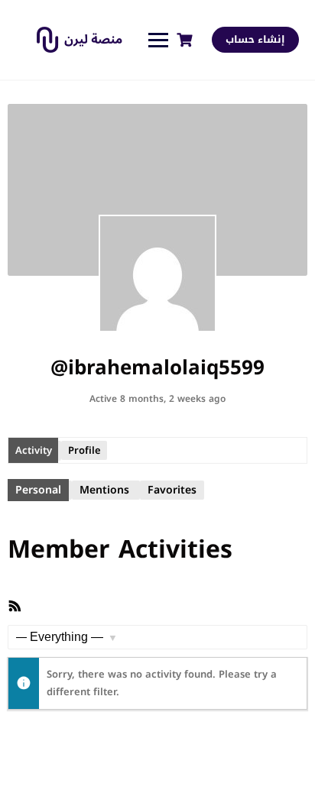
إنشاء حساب (255, 39)
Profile (84, 450)
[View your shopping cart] (186, 40)
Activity (33, 450)
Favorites (172, 490)
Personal (38, 490)
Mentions (104, 490)
